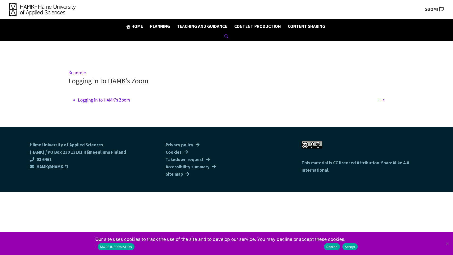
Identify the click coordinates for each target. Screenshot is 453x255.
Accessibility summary (188, 167)
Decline (332, 247)
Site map (174, 174)
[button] (226, 37)
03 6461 (44, 159)
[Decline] (447, 243)
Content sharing (306, 26)
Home (136, 26)
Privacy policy (179, 145)
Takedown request (185, 159)
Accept (350, 247)
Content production (257, 26)
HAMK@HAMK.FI (52, 167)
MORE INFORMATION (116, 247)
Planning (160, 26)
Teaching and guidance (202, 26)
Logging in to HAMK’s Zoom (104, 100)
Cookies (174, 152)
